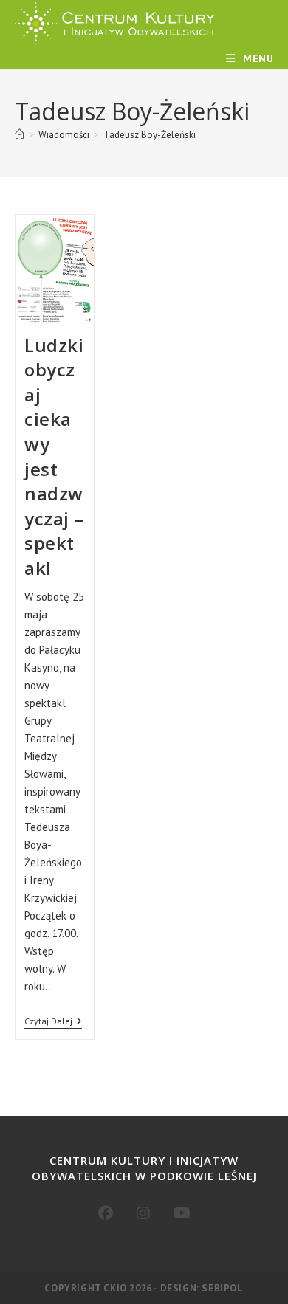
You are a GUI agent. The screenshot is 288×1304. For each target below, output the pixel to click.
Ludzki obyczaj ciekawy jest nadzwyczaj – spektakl (54, 456)
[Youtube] (182, 1213)
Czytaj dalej (53, 1022)
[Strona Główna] (19, 134)
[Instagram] (143, 1213)
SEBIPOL (222, 1288)
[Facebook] (105, 1213)
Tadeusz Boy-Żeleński (149, 134)
